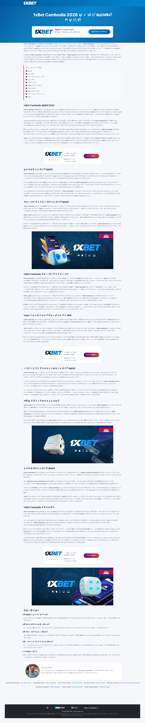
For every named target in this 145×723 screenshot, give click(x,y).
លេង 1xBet (91, 156)
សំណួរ (29, 97)
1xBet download (77, 687)
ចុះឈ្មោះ (29, 71)
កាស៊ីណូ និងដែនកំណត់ (34, 85)
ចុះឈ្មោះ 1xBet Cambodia (99, 32)
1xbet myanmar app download (129, 683)
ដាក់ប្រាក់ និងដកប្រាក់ (35, 77)
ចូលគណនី (30, 74)
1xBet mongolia (55, 687)
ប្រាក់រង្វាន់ (32, 82)
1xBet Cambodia (51, 683)
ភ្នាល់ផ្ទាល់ (31, 88)
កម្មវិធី (30, 79)
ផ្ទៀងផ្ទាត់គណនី (33, 91)
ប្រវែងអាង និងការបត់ (35, 94)
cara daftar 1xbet (25, 683)
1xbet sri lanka (100, 683)
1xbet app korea (77, 683)
